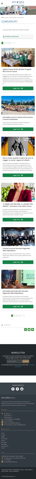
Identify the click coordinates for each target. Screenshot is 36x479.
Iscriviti (25, 361)
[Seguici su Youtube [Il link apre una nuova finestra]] (22, 389)
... (12, 43)
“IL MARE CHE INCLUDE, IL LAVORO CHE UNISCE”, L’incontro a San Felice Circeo (18, 205)
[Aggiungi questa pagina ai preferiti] (32, 329)
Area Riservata (4, 446)
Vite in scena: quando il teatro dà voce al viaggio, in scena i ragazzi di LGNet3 (18, 159)
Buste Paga (4, 444)
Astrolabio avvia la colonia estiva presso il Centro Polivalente (18, 118)
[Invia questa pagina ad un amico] (29, 329)
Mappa (3, 437)
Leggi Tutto (16, 88)
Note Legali (4, 442)
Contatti (3, 435)
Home (6, 17)
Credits (3, 448)
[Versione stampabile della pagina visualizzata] (25, 329)
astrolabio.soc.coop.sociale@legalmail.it (16, 425)
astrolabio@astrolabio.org (13, 423)
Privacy (3, 440)
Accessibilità (4, 438)
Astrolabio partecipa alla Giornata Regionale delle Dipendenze (15, 292)
